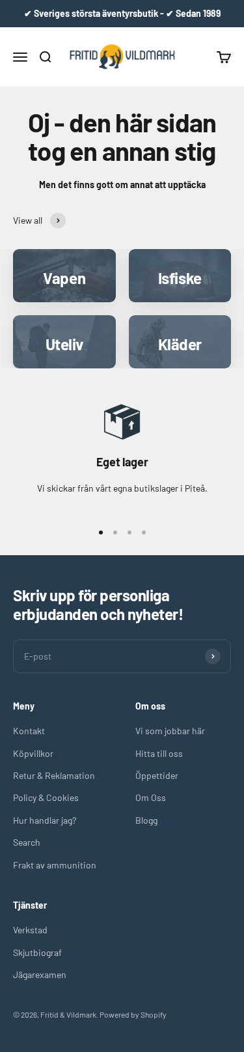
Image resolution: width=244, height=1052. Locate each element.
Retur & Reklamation (54, 775)
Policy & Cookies (46, 797)
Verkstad (30, 929)
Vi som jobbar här (170, 730)
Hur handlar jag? (44, 820)
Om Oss (150, 797)
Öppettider (156, 775)
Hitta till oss (159, 753)
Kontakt (29, 730)
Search (26, 842)
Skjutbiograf (37, 952)
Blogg (146, 820)
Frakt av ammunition (54, 864)
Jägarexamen (39, 974)
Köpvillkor (33, 753)
